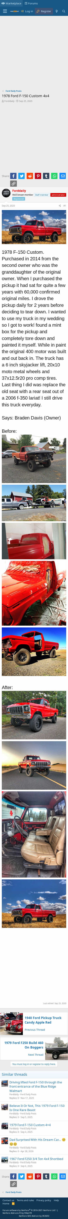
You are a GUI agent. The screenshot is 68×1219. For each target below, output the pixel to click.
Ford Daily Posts (28, 1094)
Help (56, 1200)
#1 (64, 205)
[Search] (63, 11)
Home (6, 1203)
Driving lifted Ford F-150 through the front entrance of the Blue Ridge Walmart (35, 1086)
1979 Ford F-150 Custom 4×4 (30, 1125)
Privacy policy (43, 1200)
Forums (33, 3)
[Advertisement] (34, 53)
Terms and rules (25, 1200)
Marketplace (13, 3)
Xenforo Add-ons (17, 1213)
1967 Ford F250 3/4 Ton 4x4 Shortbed (36, 1159)
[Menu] (5, 11)
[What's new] (56, 11)
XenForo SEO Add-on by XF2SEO (34, 1215)
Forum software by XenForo (29, 1210)
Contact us (8, 1200)
